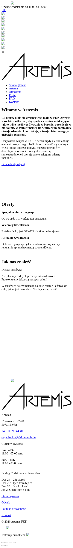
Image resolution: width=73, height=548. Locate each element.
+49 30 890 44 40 (12, 431)
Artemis (13, 88)
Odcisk (5, 502)
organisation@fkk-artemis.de (18, 437)
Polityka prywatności (13, 508)
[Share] (6, 542)
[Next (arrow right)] (6, 545)
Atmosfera (15, 91)
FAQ (12, 98)
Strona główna (17, 85)
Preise (12, 95)
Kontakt (14, 101)
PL (4, 10)
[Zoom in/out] (14, 542)
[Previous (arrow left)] (2, 545)
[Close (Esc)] (2, 542)
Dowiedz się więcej (13, 164)
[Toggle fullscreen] (10, 542)
